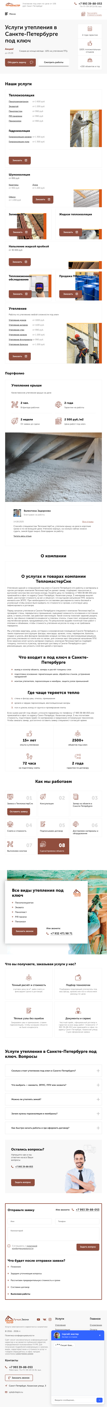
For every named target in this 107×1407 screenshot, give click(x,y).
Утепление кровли (18, 334)
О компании (96, 1325)
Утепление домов (17, 320)
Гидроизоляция (62, 1329)
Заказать (17, 160)
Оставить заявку (19, 811)
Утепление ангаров (18, 325)
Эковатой (13, 106)
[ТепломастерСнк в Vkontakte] (44, 1319)
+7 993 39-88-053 (90, 3)
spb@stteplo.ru (16, 1392)
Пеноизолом (15, 121)
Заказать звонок (24, 931)
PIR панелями (15, 116)
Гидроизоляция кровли (20, 137)
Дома (35, 185)
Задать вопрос (23, 1182)
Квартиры (14, 185)
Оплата (93, 1329)
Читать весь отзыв (22, 536)
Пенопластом (15, 111)
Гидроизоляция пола (19, 141)
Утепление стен (16, 330)
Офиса (12, 197)
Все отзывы (87, 521)
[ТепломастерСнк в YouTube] (38, 1319)
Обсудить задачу (17, 62)
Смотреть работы (53, 62)
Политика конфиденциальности (19, 1335)
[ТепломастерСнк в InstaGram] (50, 1319)
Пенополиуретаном (18, 101)
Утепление (60, 1325)
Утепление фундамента (20, 339)
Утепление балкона (18, 344)
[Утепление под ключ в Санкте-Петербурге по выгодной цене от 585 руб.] (12, 5)
